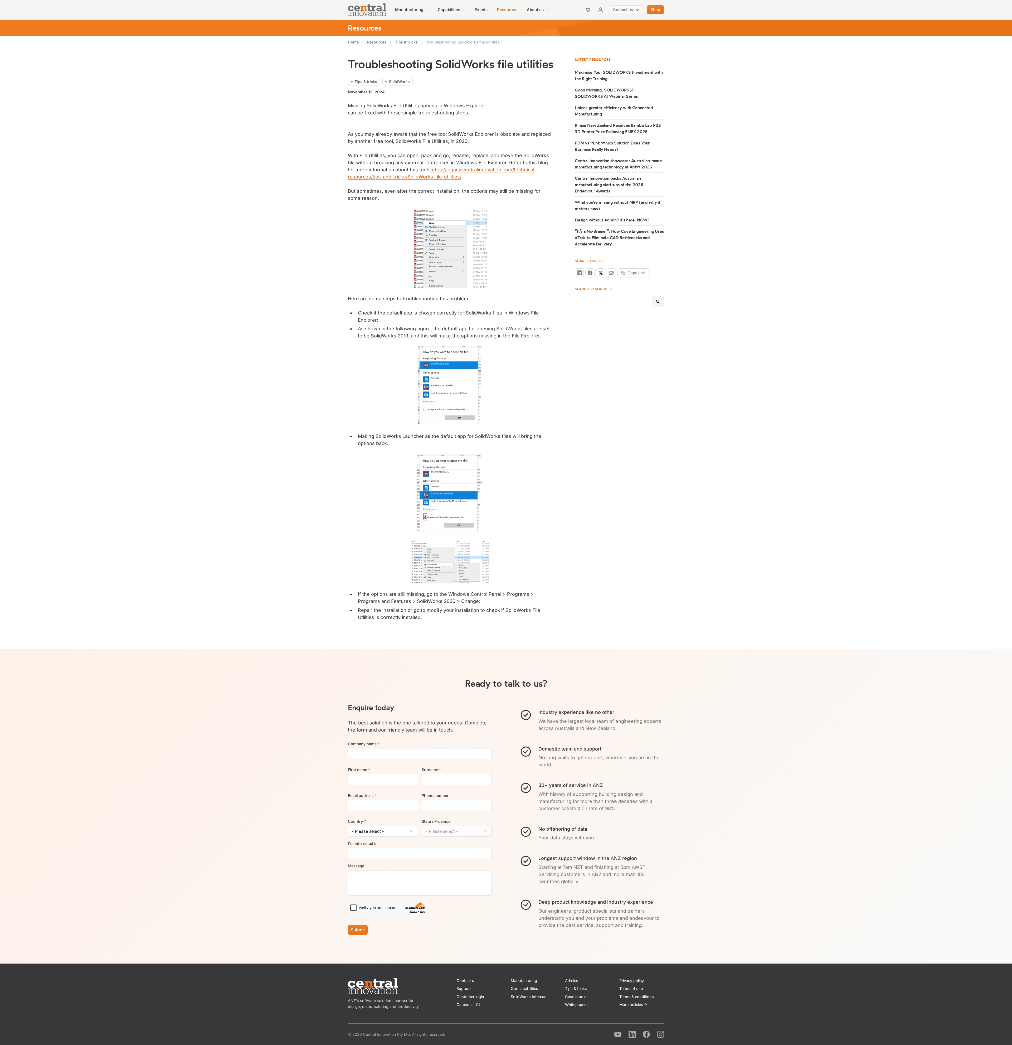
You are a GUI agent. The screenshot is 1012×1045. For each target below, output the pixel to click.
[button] (412, 10)
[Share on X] (600, 272)
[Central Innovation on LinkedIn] (632, 1034)
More (631, 1004)
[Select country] (427, 805)
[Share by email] (611, 272)
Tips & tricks (576, 988)
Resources (364, 27)
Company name (364, 744)
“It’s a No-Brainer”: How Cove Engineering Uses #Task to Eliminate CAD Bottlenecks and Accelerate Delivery (619, 237)
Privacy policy (631, 980)
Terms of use (631, 988)
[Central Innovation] (367, 9)
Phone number (435, 795)
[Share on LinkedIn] (579, 272)
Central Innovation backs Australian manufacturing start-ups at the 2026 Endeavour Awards (609, 184)
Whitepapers (576, 1004)
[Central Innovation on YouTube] (617, 1034)
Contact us (466, 980)
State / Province (436, 821)
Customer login (470, 996)
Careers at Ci (468, 1004)
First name (359, 769)
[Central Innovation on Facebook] (646, 1034)
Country (357, 821)
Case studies (576, 996)
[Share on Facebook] (589, 272)
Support (463, 988)
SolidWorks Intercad (529, 996)
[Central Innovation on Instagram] (660, 1034)
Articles (571, 980)
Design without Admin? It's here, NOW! (612, 219)
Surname (431, 769)
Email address (362, 795)
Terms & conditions (636, 996)
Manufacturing (524, 980)
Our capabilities (524, 988)
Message (356, 866)
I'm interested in (363, 843)
